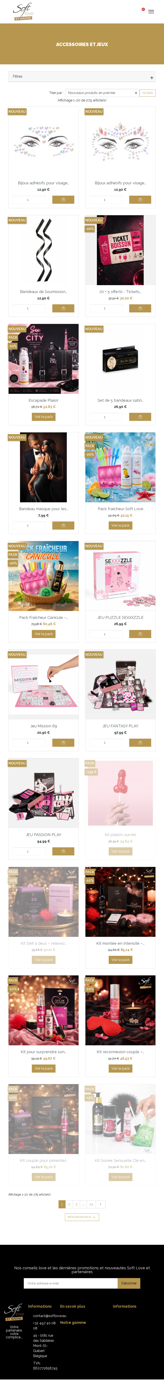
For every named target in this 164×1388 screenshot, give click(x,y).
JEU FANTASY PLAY (120, 726)
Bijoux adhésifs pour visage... (43, 183)
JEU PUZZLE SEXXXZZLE (120, 617)
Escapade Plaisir (44, 400)
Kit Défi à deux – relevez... (44, 943)
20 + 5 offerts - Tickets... (120, 291)
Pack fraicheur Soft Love (120, 509)
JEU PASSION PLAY (43, 834)
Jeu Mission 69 (43, 726)
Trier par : (56, 93)
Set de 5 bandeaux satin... (121, 400)
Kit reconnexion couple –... (120, 1052)
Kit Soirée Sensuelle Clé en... (120, 1160)
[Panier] (142, 11)
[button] (125, 11)
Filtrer (147, 93)
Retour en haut (82, 1217)
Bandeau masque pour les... (43, 509)
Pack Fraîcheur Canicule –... (43, 617)
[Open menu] (151, 12)
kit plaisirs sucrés (120, 834)
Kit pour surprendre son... (43, 1052)
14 (91, 1204)
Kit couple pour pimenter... (43, 1160)
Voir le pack (44, 417)
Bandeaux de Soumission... (43, 291)
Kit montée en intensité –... (120, 943)
